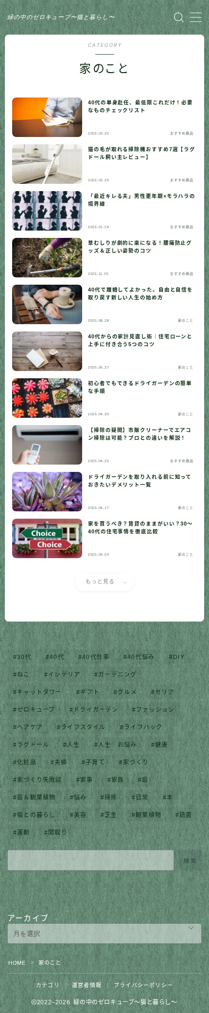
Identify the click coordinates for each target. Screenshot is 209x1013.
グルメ (127, 692)
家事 (86, 780)
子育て (95, 762)
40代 (57, 657)
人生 (74, 744)
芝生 (111, 815)
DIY (179, 657)
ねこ (23, 674)
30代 (24, 657)
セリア (164, 692)
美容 (80, 815)
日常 (142, 797)
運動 (23, 832)
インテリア (64, 674)
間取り (58, 832)
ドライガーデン (95, 709)
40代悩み (141, 657)
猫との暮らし (36, 815)
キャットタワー (39, 692)
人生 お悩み (117, 744)
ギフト (90, 692)
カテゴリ (48, 985)
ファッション (156, 709)
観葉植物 (148, 815)
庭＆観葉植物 (36, 797)
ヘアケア (30, 727)
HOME (16, 963)
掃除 (111, 797)
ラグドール (33, 744)
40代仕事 (95, 657)
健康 (161, 744)
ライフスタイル (83, 727)
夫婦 (60, 762)
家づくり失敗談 (39, 780)
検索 (190, 860)
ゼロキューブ (36, 709)
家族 (117, 780)
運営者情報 (87, 985)
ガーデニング (117, 674)
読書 (186, 815)
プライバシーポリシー (143, 985)
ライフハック (143, 727)
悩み (80, 797)
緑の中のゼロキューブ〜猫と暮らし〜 (61, 17)
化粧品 (26, 762)
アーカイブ (28, 918)
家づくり (136, 762)
